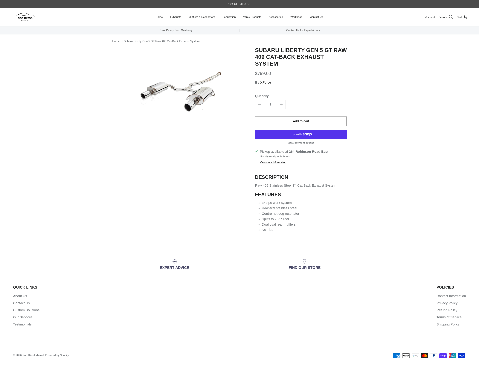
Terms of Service (449, 317)
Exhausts (175, 16)
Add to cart (301, 121)
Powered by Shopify (57, 355)
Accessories (276, 16)
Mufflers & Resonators (202, 16)
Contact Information (451, 296)
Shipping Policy (448, 324)
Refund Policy (447, 310)
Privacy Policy (447, 303)
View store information (273, 162)
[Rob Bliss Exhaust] (25, 17)
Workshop (296, 16)
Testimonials (22, 324)
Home (159, 16)
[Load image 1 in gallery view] (189, 87)
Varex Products (252, 16)
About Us (20, 296)
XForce (265, 82)
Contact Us (316, 16)
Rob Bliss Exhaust (33, 355)
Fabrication (229, 16)
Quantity (262, 96)
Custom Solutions (26, 310)
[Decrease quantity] (259, 104)
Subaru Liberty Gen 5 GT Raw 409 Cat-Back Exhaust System (162, 41)
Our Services (23, 317)
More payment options (301, 142)
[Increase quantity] (281, 104)
